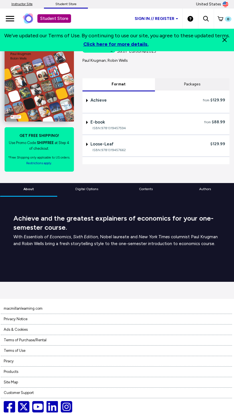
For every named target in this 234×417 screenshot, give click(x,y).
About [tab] (28, 189)
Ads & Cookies (16, 329)
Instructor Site (22, 4)
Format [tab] (119, 84)
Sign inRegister (154, 18)
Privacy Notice (15, 319)
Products (11, 371)
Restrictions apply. (39, 163)
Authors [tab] (205, 189)
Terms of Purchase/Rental (25, 340)
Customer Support (19, 393)
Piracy (9, 361)
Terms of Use (14, 350)
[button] (206, 18)
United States (208, 4)
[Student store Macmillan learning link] (32, 18)
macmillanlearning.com (23, 308)
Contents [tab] (146, 189)
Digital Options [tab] (86, 189)
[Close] (224, 39)
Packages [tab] (192, 84)
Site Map (11, 382)
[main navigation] (10, 18)
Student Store (65, 4)
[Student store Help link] (190, 18)
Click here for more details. (116, 44)
